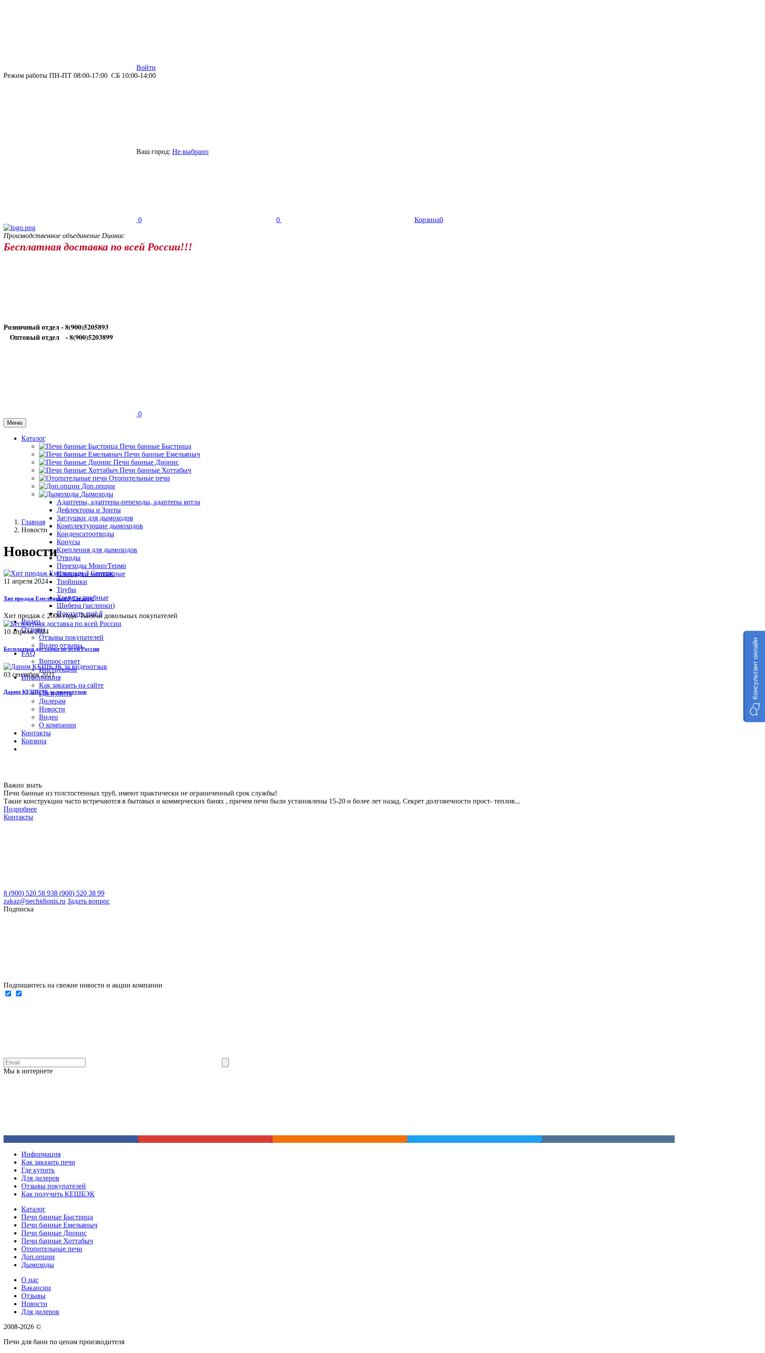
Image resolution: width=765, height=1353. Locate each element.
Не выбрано (190, 151)
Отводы (69, 557)
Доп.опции (38, 1257)
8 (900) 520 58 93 (29, 893)
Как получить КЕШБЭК (58, 1194)
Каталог (33, 1209)
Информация (41, 1154)
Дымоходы (37, 1264)
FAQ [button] (28, 653)
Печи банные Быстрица (155, 446)
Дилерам (52, 701)
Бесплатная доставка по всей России (51, 649)
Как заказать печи (48, 1162)
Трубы (66, 589)
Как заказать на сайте (71, 685)
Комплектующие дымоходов (100, 526)
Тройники (72, 581)
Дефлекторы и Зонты (89, 510)
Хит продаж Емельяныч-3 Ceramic (49, 598)
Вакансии (36, 1288)
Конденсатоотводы (85, 534)
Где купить (37, 1170)
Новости (52, 709)
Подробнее (20, 809)
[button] (754, 676)
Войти (146, 67)
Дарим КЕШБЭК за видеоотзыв (45, 691)
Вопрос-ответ (59, 661)
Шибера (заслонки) (86, 605)
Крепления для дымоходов (97, 550)
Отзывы (33, 1295)
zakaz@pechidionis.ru (35, 901)
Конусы (68, 542)
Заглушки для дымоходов (95, 518)
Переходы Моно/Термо (91, 565)
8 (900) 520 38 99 (79, 893)
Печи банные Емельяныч (162, 454)
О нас (30, 1280)
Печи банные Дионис (146, 462)
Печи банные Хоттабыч (155, 470)
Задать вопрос (88, 901)
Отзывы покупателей (71, 637)
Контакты (18, 817)
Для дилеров (40, 1178)
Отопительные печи (139, 478)
